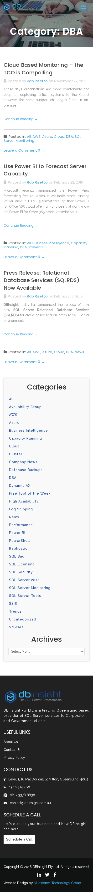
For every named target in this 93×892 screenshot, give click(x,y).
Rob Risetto (37, 80)
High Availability (24, 501)
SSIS (13, 603)
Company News (23, 462)
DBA (69, 136)
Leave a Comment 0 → (24, 150)
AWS (36, 136)
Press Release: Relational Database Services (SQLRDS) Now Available (41, 280)
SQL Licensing (22, 564)
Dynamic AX (20, 485)
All (29, 136)
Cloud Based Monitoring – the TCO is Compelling (43, 68)
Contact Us (12, 750)
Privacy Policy (14, 757)
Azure (47, 136)
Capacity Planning (25, 438)
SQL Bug (17, 556)
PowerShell (19, 541)
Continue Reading (21, 119)
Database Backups (26, 470)
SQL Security (21, 572)
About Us (11, 742)
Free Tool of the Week (30, 493)
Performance (21, 525)
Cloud (59, 136)
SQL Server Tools (25, 596)
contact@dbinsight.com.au (30, 803)
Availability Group (25, 407)
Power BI (36, 247)
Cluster (15, 454)
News (79, 351)
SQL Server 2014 (24, 580)
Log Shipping (21, 509)
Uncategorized (22, 619)
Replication (19, 548)
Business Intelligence (50, 243)
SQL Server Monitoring (30, 588)
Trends (15, 611)
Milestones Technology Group (57, 883)
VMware (16, 627)
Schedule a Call (19, 839)
